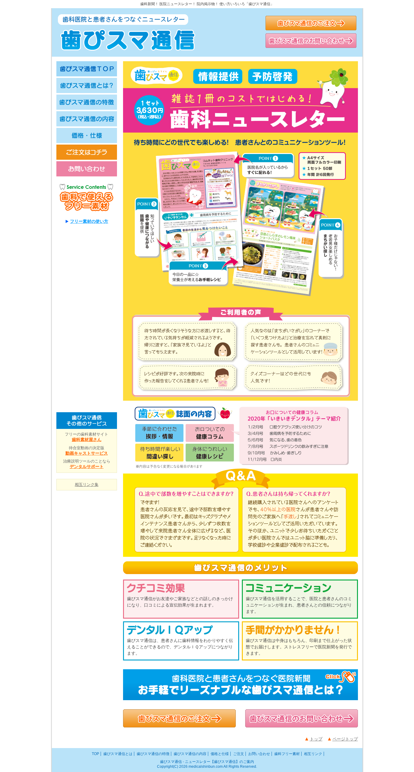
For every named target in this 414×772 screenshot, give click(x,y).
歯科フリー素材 (287, 754)
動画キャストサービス (86, 453)
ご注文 (238, 754)
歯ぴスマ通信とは (117, 754)
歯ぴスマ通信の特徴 (153, 754)
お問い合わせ (259, 754)
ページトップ (345, 739)
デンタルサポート (87, 466)
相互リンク (313, 754)
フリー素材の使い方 (89, 221)
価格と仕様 (220, 754)
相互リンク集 (86, 485)
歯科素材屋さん (87, 439)
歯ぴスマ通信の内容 (190, 754)
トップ (316, 739)
